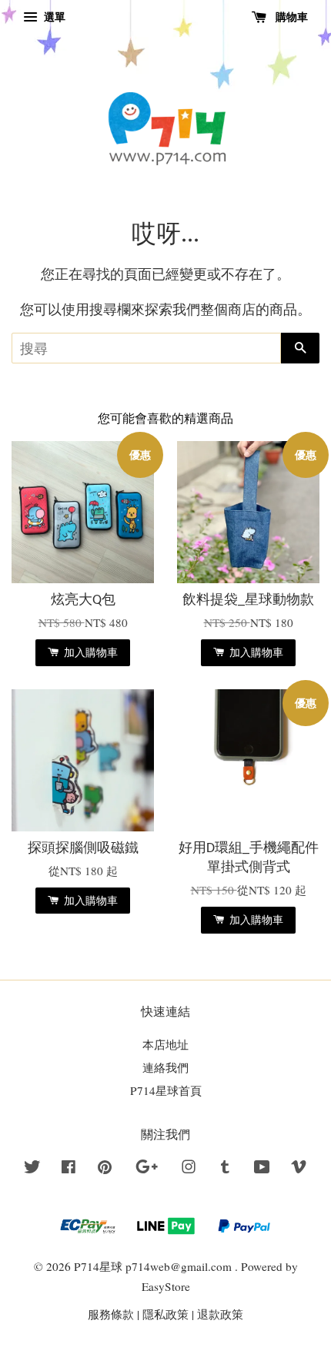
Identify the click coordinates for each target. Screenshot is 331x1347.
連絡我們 (165, 1067)
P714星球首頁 (166, 1090)
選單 (53, 16)
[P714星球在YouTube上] (262, 1168)
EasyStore (166, 1286)
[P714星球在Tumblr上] (225, 1168)
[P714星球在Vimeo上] (298, 1168)
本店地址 (165, 1044)
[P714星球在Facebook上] (68, 1168)
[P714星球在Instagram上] (188, 1168)
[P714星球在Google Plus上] (146, 1168)
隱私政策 (165, 1314)
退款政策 (220, 1314)
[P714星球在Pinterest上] (104, 1168)
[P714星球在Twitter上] (32, 1168)
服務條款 (111, 1314)
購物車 (290, 16)
